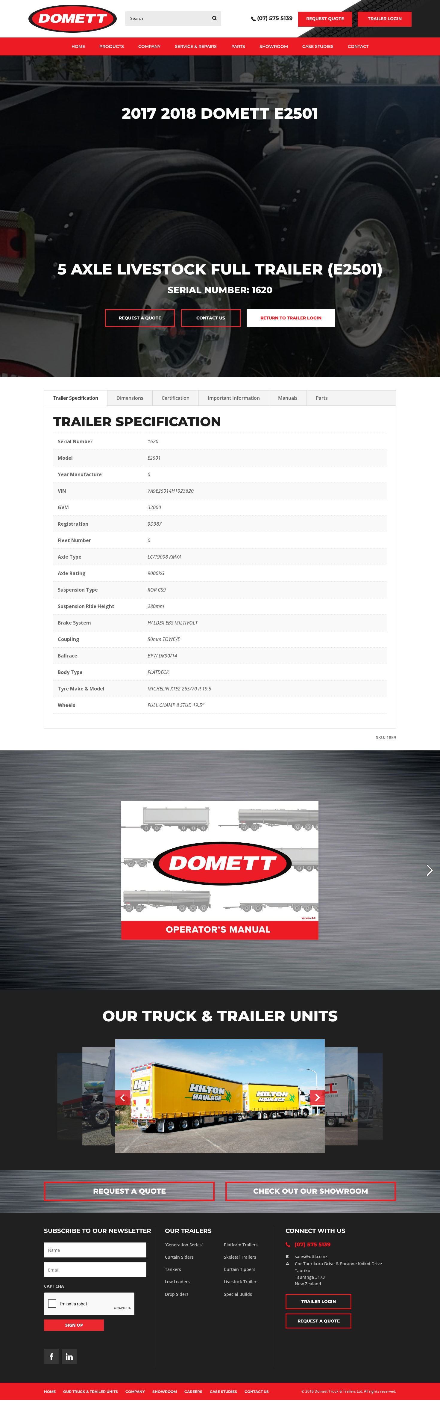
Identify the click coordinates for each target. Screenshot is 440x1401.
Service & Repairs (196, 46)
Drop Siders (177, 1294)
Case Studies (317, 46)
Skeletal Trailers (240, 1257)
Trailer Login (385, 18)
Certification (175, 398)
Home (78, 46)
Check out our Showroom (310, 1191)
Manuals (288, 398)
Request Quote (325, 18)
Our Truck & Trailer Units (90, 1391)
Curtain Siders (179, 1257)
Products (111, 46)
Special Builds (238, 1294)
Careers (193, 1391)
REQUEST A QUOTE (129, 1191)
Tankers (173, 1269)
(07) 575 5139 (274, 19)
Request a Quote (140, 318)
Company (149, 46)
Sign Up (74, 1325)
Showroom (274, 46)
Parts (238, 46)
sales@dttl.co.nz (311, 1256)
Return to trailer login (290, 318)
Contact (358, 46)
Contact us (210, 318)
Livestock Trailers (241, 1281)
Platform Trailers (241, 1245)
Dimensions (129, 398)
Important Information (234, 398)
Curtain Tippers (239, 1269)
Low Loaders (177, 1281)
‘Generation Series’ (184, 1245)
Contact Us (257, 1391)
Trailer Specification (75, 398)
